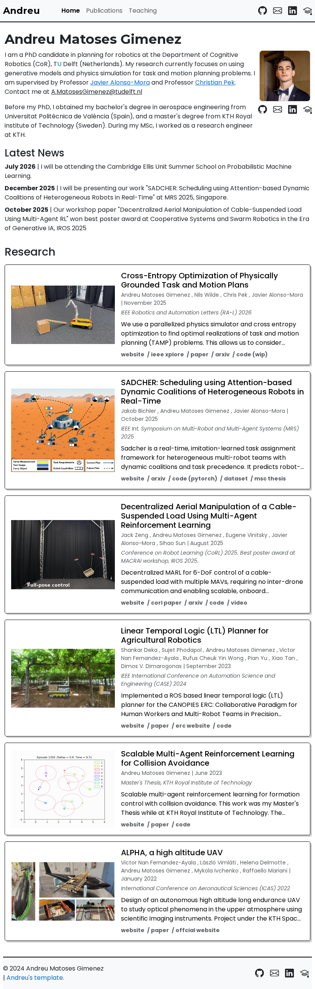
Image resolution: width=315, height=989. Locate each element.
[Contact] (277, 10)
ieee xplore (167, 354)
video (239, 603)
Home (70, 10)
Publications (104, 10)
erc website (193, 726)
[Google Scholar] (307, 10)
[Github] (262, 10)
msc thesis (270, 478)
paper (200, 354)
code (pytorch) (194, 478)
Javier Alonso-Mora (120, 82)
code (216, 603)
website (132, 354)
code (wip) (252, 354)
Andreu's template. (35, 977)
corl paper (166, 603)
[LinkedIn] (292, 10)
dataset (236, 478)
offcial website (198, 930)
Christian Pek (215, 82)
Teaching (143, 10)
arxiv (222, 354)
